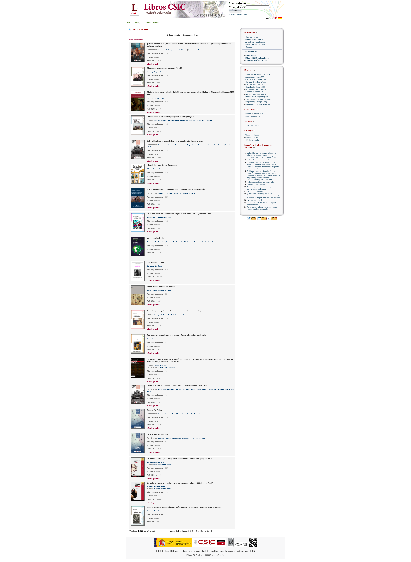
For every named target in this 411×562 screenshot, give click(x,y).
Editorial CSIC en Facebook (257, 58)
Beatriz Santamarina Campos (200, 120)
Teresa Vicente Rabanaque (177, 120)
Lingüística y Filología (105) (256, 102)
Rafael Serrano (199, 414)
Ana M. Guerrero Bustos (190, 242)
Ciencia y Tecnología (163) (255, 79)
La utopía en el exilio (254, 200)
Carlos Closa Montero (166, 367)
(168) (255, 87)
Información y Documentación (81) (258, 99)
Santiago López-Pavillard (156, 72)
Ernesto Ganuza (181, 50)
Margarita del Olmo (154, 266)
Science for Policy (154, 410)
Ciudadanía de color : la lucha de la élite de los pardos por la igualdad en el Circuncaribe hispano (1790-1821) (263, 177)
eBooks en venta (252, 140)
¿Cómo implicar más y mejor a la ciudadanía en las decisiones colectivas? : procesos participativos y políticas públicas (263, 196)
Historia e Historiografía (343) (256, 97)
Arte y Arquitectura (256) (255, 77)
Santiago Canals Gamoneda (184, 193)
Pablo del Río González (156, 242)
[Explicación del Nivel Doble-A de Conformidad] (272, 219)
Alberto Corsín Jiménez (156, 169)
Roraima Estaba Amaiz (156, 98)
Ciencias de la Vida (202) (255, 84)
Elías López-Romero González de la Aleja (174, 145)
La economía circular (255, 191)
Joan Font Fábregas (166, 50)
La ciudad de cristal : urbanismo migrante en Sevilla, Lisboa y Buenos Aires (263, 168)
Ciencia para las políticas (256, 184)
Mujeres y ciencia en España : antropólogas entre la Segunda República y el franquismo (184, 507)
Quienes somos (251, 37)
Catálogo (138, 23)
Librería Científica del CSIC (256, 60)
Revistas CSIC (251, 51)
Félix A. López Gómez (208, 242)
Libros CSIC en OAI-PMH (255, 45)
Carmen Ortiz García (155, 511)
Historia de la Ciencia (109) (256, 94)
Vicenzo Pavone (164, 414)
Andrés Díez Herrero (216, 145)
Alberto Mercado (159, 365)
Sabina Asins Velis (199, 145)
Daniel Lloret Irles (165, 193)
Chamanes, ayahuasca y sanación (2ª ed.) (263, 157)
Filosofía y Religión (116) (255, 92)
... (198, 531)
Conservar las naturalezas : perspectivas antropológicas (170, 117)
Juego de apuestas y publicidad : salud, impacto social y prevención (262, 208)
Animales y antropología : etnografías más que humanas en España (263, 188)
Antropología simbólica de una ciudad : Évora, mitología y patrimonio (176, 335)
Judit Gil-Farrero (159, 120)
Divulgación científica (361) (256, 89)
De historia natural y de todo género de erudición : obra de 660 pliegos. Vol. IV (262, 163)
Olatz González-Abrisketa (180, 315)
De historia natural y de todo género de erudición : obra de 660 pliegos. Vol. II (262, 172)
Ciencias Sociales (151, 23)
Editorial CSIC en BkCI (254, 40)
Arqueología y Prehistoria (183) (257, 74)
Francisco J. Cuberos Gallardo (159, 217)
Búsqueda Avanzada (238, 15)
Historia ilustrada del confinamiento (260, 182)
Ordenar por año (173, 35)
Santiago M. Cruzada (161, 315)
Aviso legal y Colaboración (255, 42)
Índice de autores (252, 126)
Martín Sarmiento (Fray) (156, 462)
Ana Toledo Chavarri (196, 50)
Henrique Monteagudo (162, 464)
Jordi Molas (176, 414)
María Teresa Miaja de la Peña (159, 290)
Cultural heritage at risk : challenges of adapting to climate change (261, 154)
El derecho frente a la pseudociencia (261, 160)
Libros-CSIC (169, 551)
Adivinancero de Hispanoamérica (161, 287)
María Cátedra (152, 339)
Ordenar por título (190, 35)
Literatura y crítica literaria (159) (257, 104)
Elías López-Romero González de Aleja (174, 389)
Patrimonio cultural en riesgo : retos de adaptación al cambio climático (177, 386)
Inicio (129, 23)
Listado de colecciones (254, 114)
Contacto (249, 47)
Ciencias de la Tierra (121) (255, 82)
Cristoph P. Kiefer (173, 242)
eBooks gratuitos (252, 137)
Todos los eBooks (252, 135)
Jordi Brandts (187, 414)
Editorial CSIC (251, 55)
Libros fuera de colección (255, 116)
